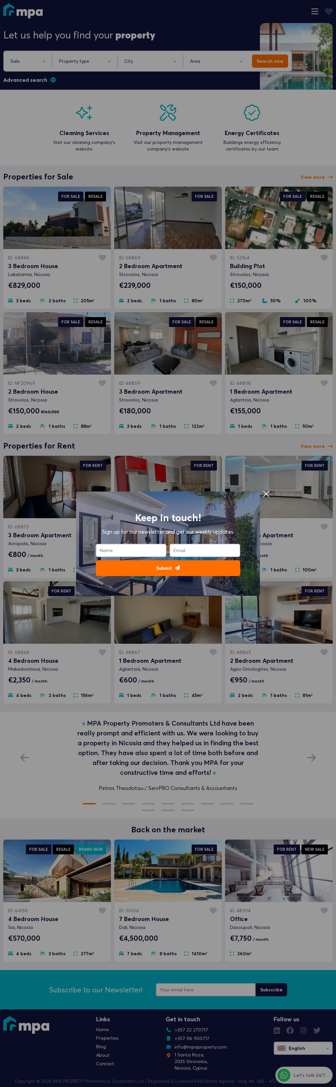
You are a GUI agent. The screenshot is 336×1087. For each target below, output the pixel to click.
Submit (164, 568)
